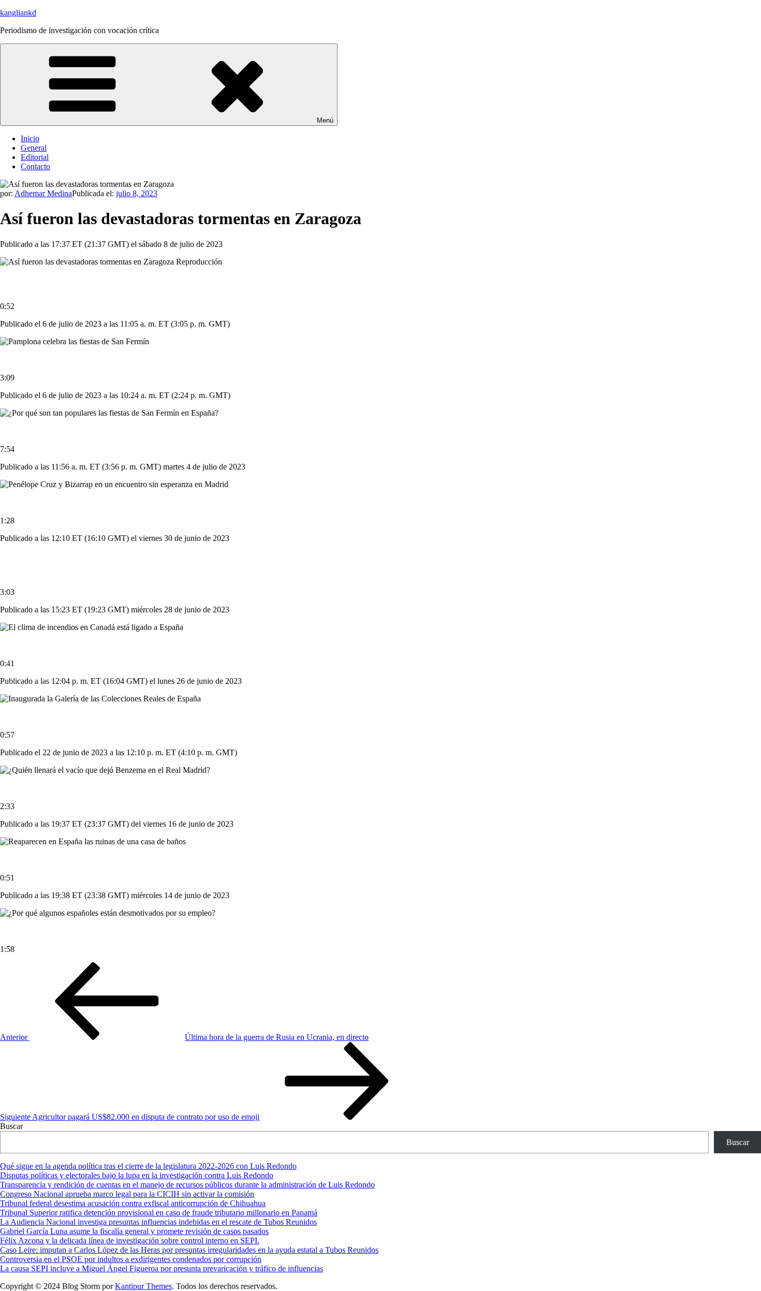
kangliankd (18, 12)
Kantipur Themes (143, 1286)
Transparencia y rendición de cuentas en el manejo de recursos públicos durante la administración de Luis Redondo (187, 1184)
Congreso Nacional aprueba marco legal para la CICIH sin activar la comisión (127, 1194)
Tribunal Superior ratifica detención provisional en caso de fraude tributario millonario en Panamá (158, 1212)
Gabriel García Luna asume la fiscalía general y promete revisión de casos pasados (134, 1231)
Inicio (30, 138)
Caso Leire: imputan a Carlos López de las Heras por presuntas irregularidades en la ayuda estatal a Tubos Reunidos (189, 1249)
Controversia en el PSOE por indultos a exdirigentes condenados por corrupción (130, 1259)
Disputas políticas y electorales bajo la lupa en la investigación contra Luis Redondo (136, 1175)
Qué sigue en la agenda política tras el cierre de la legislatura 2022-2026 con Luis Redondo (148, 1166)
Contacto (35, 166)
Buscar (11, 1126)
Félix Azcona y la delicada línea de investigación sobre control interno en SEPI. (129, 1240)
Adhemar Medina (43, 193)
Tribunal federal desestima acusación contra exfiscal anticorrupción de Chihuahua (133, 1203)
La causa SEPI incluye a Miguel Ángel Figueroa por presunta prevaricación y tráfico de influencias (161, 1268)
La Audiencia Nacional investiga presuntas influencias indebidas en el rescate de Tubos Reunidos (158, 1221)
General (34, 147)
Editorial (35, 157)
